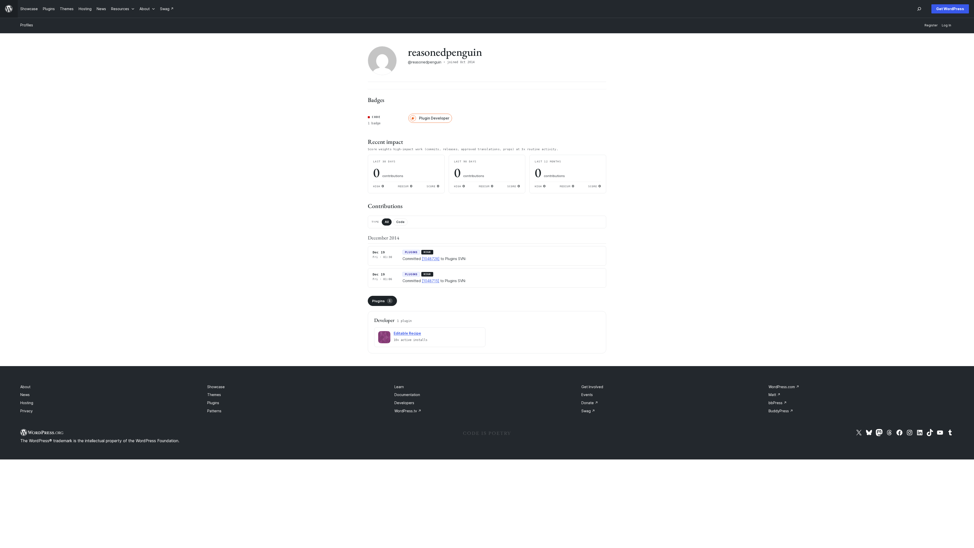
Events (587, 394)
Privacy (26, 411)
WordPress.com (784, 387)
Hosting (26, 403)
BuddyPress (781, 411)
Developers (404, 403)
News (25, 394)
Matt (774, 394)
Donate (589, 403)
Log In (946, 25)
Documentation (407, 394)
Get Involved (592, 387)
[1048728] (431, 258)
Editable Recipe (407, 333)
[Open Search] (919, 9)
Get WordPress (950, 9)
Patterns (214, 411)
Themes (214, 394)
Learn (399, 387)
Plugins (381, 301)
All (387, 222)
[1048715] (430, 281)
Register (931, 25)
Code (400, 222)
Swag (588, 411)
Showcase (216, 387)
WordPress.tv (407, 411)
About (25, 387)
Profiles (26, 25)
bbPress (778, 403)
